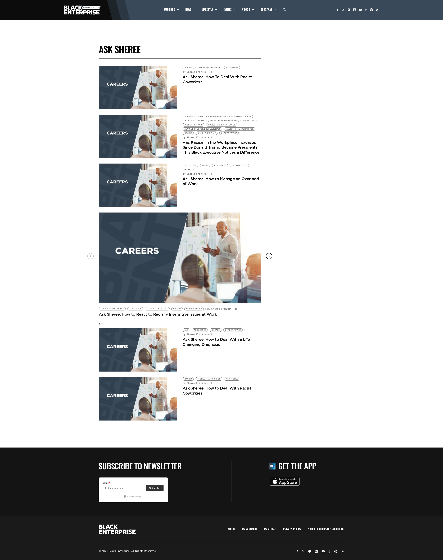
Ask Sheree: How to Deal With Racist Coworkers (217, 391)
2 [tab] (102, 323)
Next (269, 256)
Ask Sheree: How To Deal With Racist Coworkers (217, 79)
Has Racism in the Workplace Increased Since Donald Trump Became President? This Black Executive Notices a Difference (221, 147)
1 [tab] (99, 323)
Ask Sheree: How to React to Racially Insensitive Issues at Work (158, 314)
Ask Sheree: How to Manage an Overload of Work (221, 181)
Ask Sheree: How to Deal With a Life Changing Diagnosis (216, 342)
